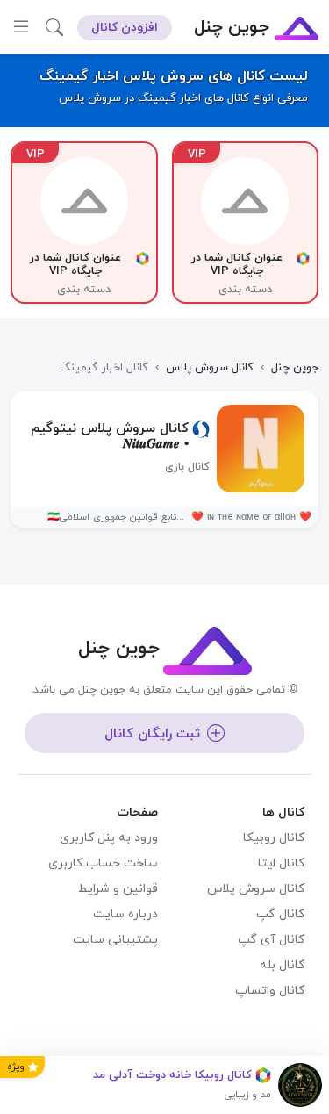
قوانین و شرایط (118, 888)
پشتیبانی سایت (115, 939)
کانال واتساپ (269, 990)
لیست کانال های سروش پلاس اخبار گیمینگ (173, 76)
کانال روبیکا (273, 838)
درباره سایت (125, 914)
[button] (54, 27)
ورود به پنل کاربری (109, 838)
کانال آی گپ (271, 939)
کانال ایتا (281, 863)
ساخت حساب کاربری (103, 863)
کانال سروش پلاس (255, 888)
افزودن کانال (124, 27)
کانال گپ (280, 914)
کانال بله (282, 965)
